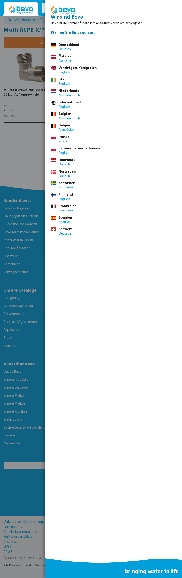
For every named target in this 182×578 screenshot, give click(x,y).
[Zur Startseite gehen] (21, 9)
